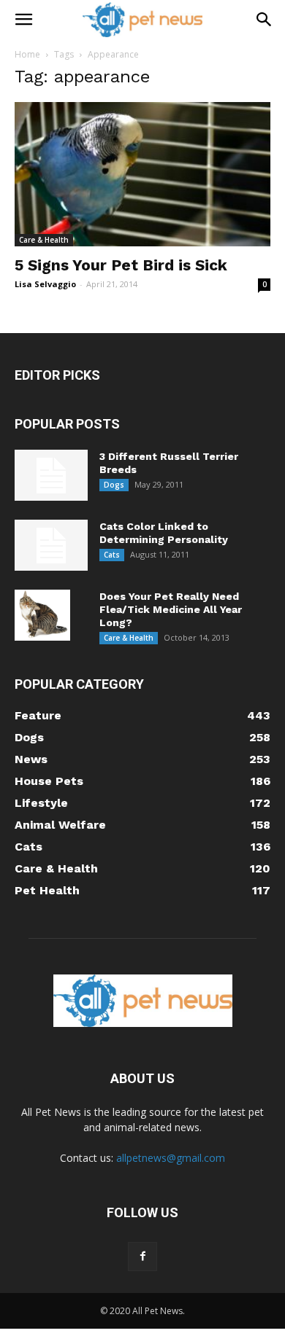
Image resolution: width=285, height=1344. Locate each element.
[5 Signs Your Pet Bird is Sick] (142, 174)
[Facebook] (142, 1256)
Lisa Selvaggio (45, 283)
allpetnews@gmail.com (170, 1158)
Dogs (114, 485)
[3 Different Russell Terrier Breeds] (51, 475)
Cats (112, 555)
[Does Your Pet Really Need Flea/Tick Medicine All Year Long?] (42, 615)
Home (27, 54)
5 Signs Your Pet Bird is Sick (121, 265)
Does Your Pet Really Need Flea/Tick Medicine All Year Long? (170, 609)
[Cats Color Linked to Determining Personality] (51, 545)
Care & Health (44, 240)
